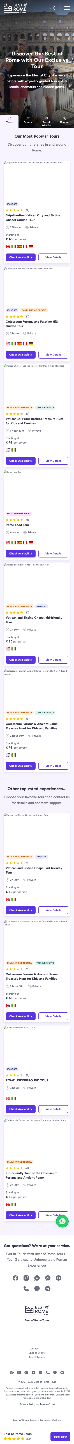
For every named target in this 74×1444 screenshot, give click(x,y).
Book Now (60, 1436)
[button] (17, 210)
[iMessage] (37, 1288)
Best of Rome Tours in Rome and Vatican (37, 1420)
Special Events (37, 1352)
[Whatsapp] (37, 1278)
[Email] (58, 1278)
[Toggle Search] (52, 8)
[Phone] (26, 1288)
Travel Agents (46, 124)
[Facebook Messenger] (47, 1278)
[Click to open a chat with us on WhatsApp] (62, 1221)
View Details (53, 257)
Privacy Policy (27, 1404)
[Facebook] (15, 1278)
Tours (9, 122)
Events (28, 122)
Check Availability (20, 257)
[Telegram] (47, 1288)
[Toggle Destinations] (67, 9)
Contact (65, 122)
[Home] (20, 8)
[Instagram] (26, 1278)
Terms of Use (47, 1404)
